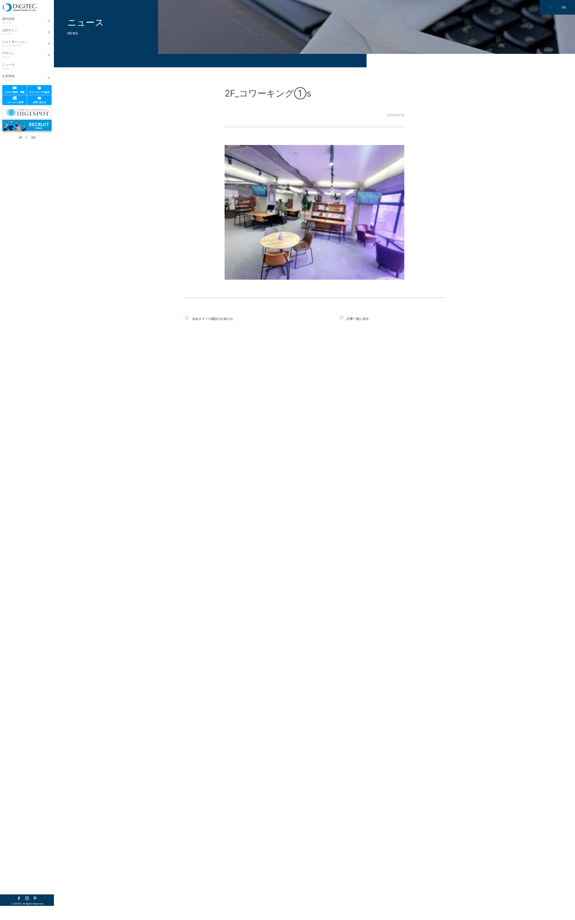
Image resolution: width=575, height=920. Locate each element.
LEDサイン (9, 32)
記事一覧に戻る (358, 319)
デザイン (8, 55)
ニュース (8, 66)
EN (33, 137)
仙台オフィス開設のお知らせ (212, 319)
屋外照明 (8, 20)
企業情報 (8, 78)
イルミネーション (14, 43)
